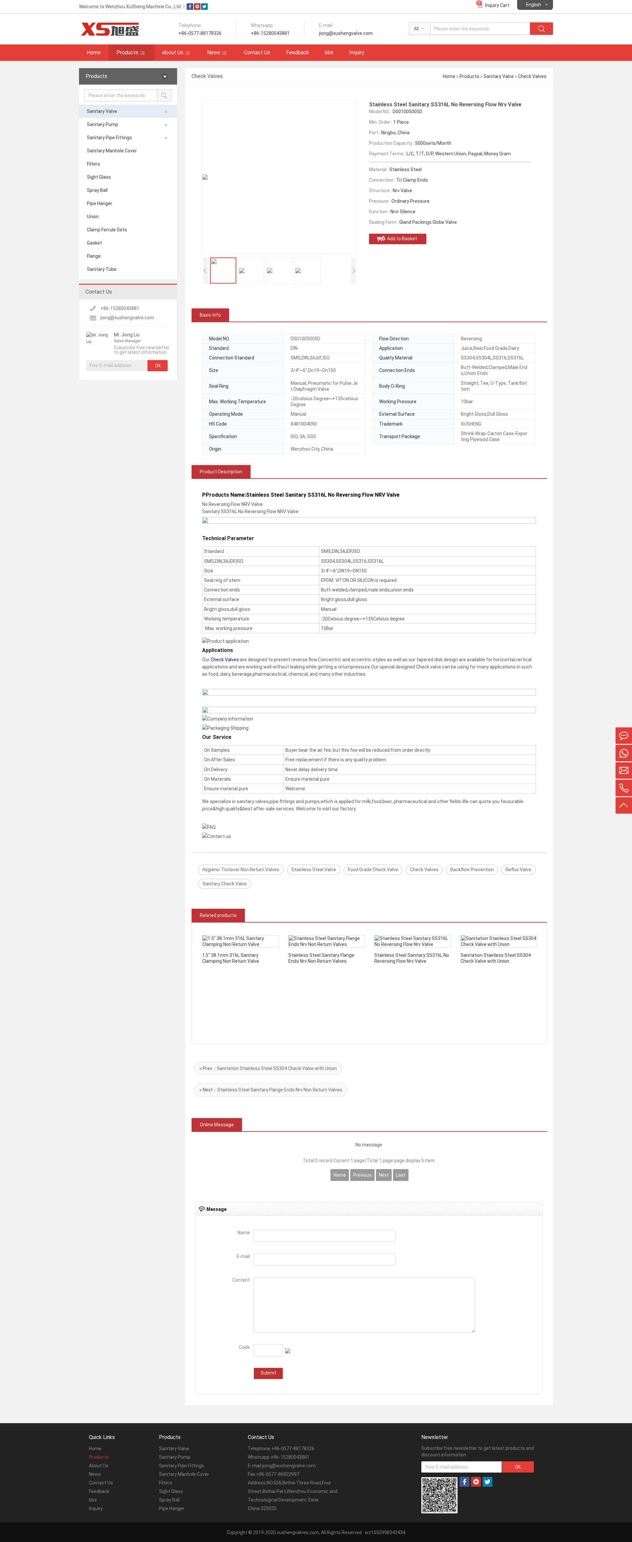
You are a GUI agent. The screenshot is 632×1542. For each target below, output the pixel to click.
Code (244, 1347)
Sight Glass (99, 177)
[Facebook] (190, 8)
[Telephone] (624, 788)
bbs (329, 52)
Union (93, 216)
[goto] (624, 805)
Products (127, 52)
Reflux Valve (518, 869)
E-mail (243, 1256)
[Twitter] (204, 8)
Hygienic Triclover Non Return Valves (240, 869)
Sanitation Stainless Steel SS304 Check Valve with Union (277, 1068)
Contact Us (257, 52)
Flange (94, 256)
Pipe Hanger (99, 203)
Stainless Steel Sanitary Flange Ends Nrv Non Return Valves (279, 1089)
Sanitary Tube (102, 269)
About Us (172, 52)
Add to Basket (402, 238)
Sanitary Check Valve (224, 883)
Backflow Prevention (472, 869)
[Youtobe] (197, 8)
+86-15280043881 (119, 308)
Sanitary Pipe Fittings (109, 137)
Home (94, 52)
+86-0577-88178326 (292, 1448)
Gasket (94, 243)
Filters (93, 164)
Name (243, 1232)
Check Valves (532, 76)
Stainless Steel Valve (313, 869)
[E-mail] (624, 770)
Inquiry (356, 52)
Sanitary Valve (102, 111)
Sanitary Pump (102, 124)
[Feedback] (624, 735)
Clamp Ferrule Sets (107, 229)
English (533, 4)
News (213, 52)
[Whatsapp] (624, 753)
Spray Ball (97, 190)
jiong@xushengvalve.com (127, 317)
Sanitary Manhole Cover (112, 150)
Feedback (297, 52)
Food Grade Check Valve (373, 869)
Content (241, 1280)
